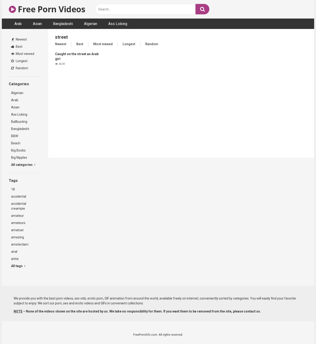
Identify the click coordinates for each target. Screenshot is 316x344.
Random (21, 68)
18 (13, 189)
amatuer (17, 230)
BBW (14, 136)
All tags (17, 266)
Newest (21, 39)
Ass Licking (117, 24)
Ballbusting (19, 121)
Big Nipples (19, 157)
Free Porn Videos (50, 9)
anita (15, 259)
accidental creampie (18, 206)
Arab (18, 24)
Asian (37, 24)
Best (18, 46)
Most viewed (24, 54)
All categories (22, 165)
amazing (17, 237)
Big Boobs (18, 150)
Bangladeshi (63, 24)
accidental (18, 196)
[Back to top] (300, 330)
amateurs (18, 223)
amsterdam (19, 244)
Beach (15, 143)
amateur (17, 216)
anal (14, 251)
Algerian (90, 24)
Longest (21, 61)
